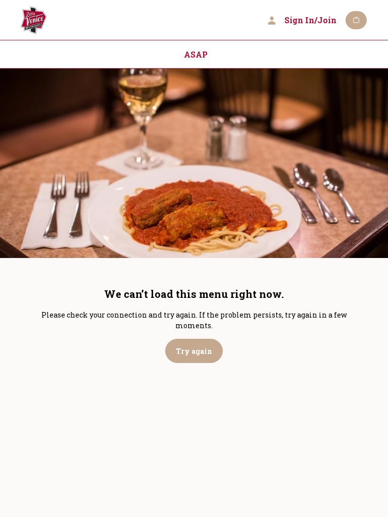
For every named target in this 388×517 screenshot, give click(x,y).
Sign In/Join (310, 20)
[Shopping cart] (356, 20)
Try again (194, 351)
